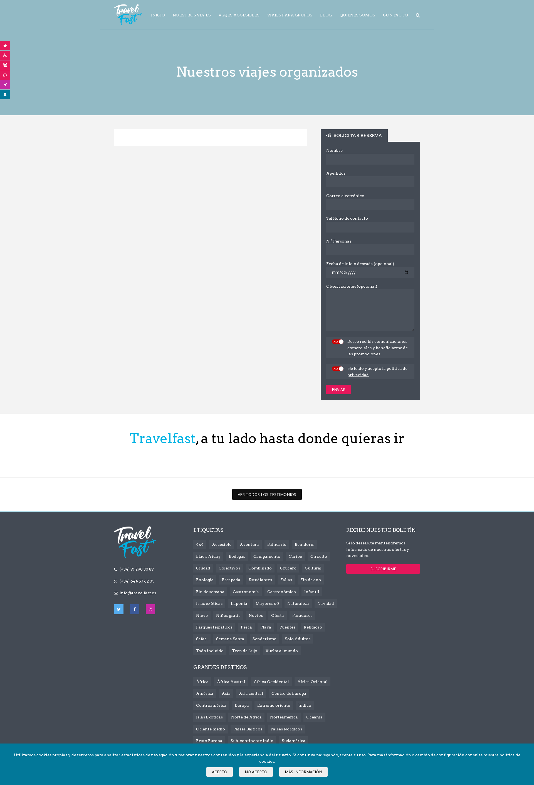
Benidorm (305, 544)
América (204, 693)
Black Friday (208, 556)
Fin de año (310, 580)
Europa (242, 705)
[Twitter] (118, 609)
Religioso (313, 627)
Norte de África (246, 717)
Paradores (302, 615)
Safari (202, 639)
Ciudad (203, 568)
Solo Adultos (297, 639)
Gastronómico (281, 592)
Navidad (325, 603)
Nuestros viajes (192, 15)
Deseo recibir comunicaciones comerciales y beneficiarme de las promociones (377, 347)
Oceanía (314, 717)
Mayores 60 (267, 603)
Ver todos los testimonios (267, 494)
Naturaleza (298, 603)
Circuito (318, 556)
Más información (303, 771)
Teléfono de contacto (347, 218)
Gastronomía (246, 592)
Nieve (202, 615)
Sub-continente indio (252, 740)
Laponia (239, 603)
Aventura (249, 544)
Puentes (287, 627)
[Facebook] (134, 609)
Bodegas (237, 556)
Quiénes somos (357, 15)
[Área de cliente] (5, 94)
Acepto (219, 771)
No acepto (256, 771)
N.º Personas (338, 241)
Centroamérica (211, 705)
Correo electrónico (345, 196)
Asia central (251, 693)
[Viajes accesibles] (5, 55)
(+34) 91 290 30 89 (137, 569)
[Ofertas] (5, 45)
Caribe (295, 556)
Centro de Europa (288, 693)
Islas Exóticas (209, 717)
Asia (226, 693)
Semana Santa (230, 639)
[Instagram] (150, 609)
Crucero (288, 568)
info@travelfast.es (138, 593)
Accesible (221, 544)
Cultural (313, 568)
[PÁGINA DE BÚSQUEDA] (418, 15)
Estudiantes (260, 580)
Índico (304, 705)
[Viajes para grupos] (5, 65)
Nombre (334, 150)
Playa (265, 627)
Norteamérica (284, 717)
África (202, 681)
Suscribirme (383, 568)
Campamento (266, 556)
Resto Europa (209, 740)
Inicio (158, 15)
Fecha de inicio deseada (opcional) (360, 263)
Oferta (277, 615)
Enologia (205, 580)
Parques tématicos (214, 627)
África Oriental (312, 681)
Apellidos (335, 173)
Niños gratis (228, 615)
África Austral (231, 681)
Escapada (231, 580)
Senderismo (264, 639)
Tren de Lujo (244, 651)
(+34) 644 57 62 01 (137, 581)
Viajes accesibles (239, 15)
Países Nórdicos (286, 729)
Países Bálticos (247, 729)
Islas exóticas (209, 603)
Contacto (395, 15)
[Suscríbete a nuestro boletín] (5, 84)
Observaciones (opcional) (351, 286)
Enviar (338, 389)
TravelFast (128, 14)
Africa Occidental (271, 681)
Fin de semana (210, 592)
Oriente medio (210, 729)
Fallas (286, 580)
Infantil (311, 592)
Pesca (246, 627)
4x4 (200, 544)
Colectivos (229, 568)
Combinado (260, 568)
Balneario (276, 544)
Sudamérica (293, 740)
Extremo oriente (273, 705)
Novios (256, 615)
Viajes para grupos (289, 15)
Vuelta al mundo (282, 651)
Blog (326, 15)
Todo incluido (210, 651)
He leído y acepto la (377, 371)
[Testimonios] (5, 75)
